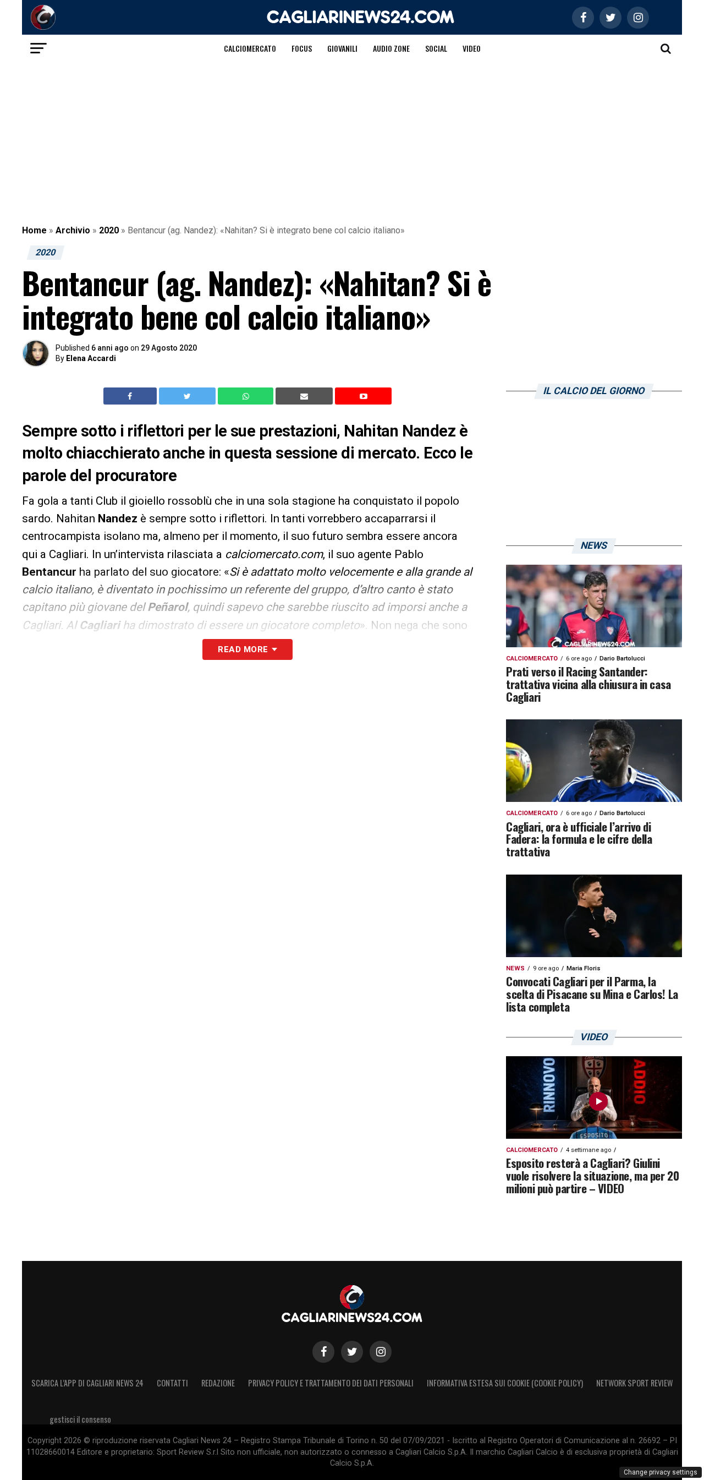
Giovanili (342, 48)
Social (436, 48)
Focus (302, 48)
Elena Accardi (91, 358)
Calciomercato (250, 48)
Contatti (172, 1383)
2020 (109, 230)
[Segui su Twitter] (352, 1352)
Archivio (73, 230)
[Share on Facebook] (131, 396)
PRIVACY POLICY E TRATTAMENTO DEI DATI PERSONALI (331, 1383)
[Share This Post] (247, 396)
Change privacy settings (660, 1472)
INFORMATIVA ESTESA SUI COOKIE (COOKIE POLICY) (505, 1383)
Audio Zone (391, 48)
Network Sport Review (634, 1383)
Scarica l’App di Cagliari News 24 (87, 1383)
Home (34, 230)
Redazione (218, 1383)
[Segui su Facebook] (323, 1352)
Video (472, 48)
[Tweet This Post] (188, 396)
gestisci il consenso (80, 1419)
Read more (243, 649)
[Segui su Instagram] (381, 1352)
